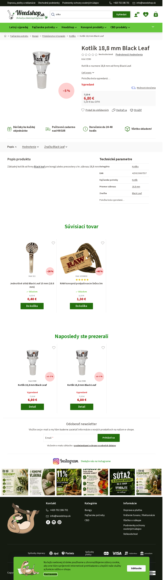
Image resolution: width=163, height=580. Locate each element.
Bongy (87, 509)
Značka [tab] (53, 147)
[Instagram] (53, 522)
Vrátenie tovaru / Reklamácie (138, 514)
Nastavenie (49, 574)
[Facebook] (47, 522)
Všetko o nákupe (131, 520)
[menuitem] (17, 27)
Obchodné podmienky (48, 3)
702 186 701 (122, 3)
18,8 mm (135, 186)
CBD (86, 520)
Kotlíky (134, 166)
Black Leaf (136, 193)
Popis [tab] (9, 147)
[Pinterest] (60, 523)
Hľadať (120, 14)
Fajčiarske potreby (93, 514)
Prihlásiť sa (107, 437)
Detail (31, 407)
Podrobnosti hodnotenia (128, 54)
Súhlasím (135, 568)
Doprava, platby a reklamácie (20, 3)
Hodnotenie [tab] (28, 147)
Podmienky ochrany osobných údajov (79, 3)
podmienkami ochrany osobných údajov (94, 445)
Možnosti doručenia (145, 87)
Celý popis (85, 72)
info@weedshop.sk (145, 3)
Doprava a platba (131, 509)
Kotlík (133, 180)
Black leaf (38, 166)
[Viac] (149, 27)
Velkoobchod (129, 533)
